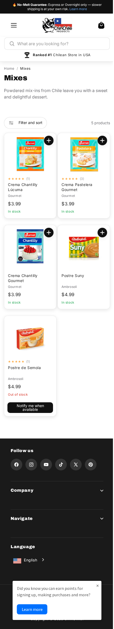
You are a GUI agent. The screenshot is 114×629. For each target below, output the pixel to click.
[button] (101, 25)
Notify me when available (29, 407)
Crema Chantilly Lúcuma (23, 187)
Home (9, 68)
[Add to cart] (47, 140)
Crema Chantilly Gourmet (23, 278)
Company (22, 490)
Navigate (22, 518)
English (30, 560)
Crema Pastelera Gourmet (75, 187)
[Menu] (14, 25)
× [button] (95, 585)
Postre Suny (71, 275)
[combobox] (61, 43)
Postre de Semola (24, 367)
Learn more (78, 9)
